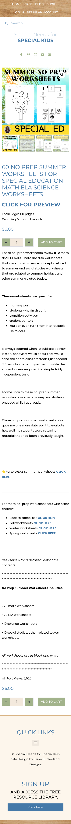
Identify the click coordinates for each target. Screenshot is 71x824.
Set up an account (42, 12)
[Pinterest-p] (28, 54)
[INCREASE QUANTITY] (29, 242)
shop (51, 4)
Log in (18, 12)
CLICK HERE (46, 518)
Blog (39, 4)
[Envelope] (49, 54)
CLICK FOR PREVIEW (31, 204)
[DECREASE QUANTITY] (6, 242)
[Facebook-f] (21, 54)
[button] (62, 74)
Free (28, 4)
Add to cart (51, 242)
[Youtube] (42, 54)
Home (16, 4)
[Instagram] (35, 54)
